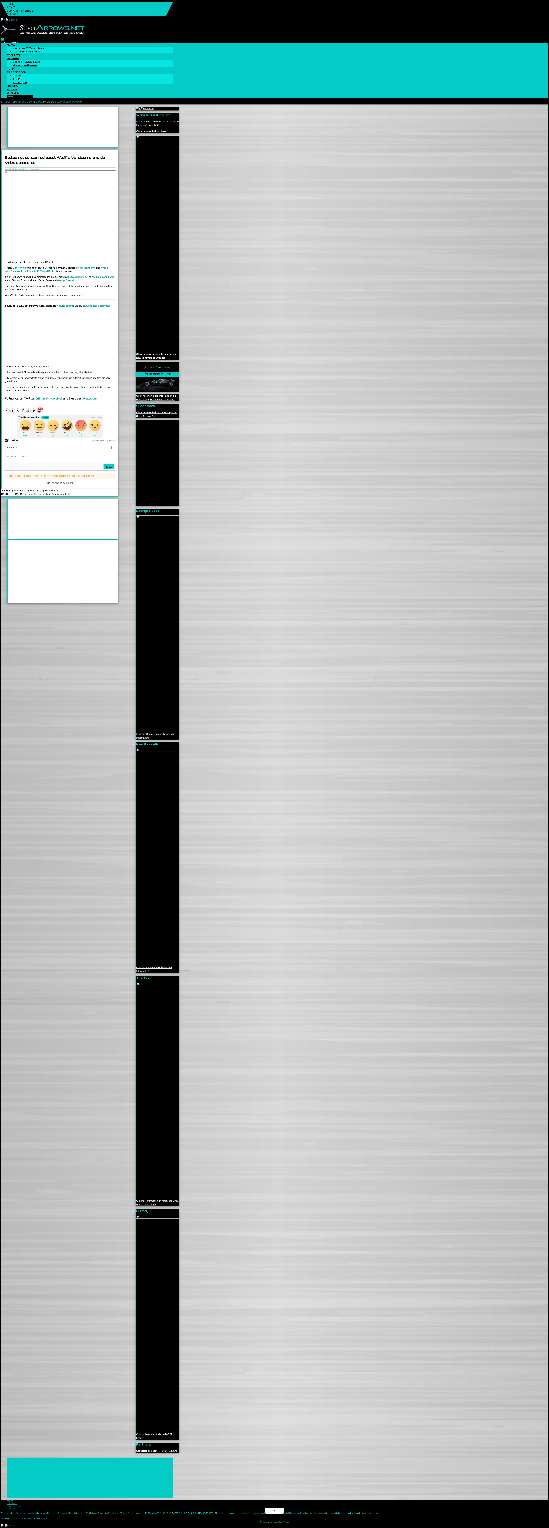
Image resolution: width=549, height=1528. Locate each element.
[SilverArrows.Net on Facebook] (12, 20)
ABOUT (11, 7)
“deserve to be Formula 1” (25, 271)
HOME (10, 4)
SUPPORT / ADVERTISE (20, 11)
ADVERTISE (12, 1504)
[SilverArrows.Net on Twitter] (3, 20)
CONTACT (12, 14)
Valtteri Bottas (47, 271)
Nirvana (273, 1522)
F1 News (5, 102)
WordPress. (284, 1522)
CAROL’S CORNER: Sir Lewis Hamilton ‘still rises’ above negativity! (35, 494)
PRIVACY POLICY (14, 1506)
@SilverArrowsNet (49, 398)
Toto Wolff (20, 268)
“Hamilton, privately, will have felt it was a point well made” (30, 490)
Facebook (90, 398)
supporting (66, 305)
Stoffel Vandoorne (86, 268)
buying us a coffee (96, 305)
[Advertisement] (63, 127)
